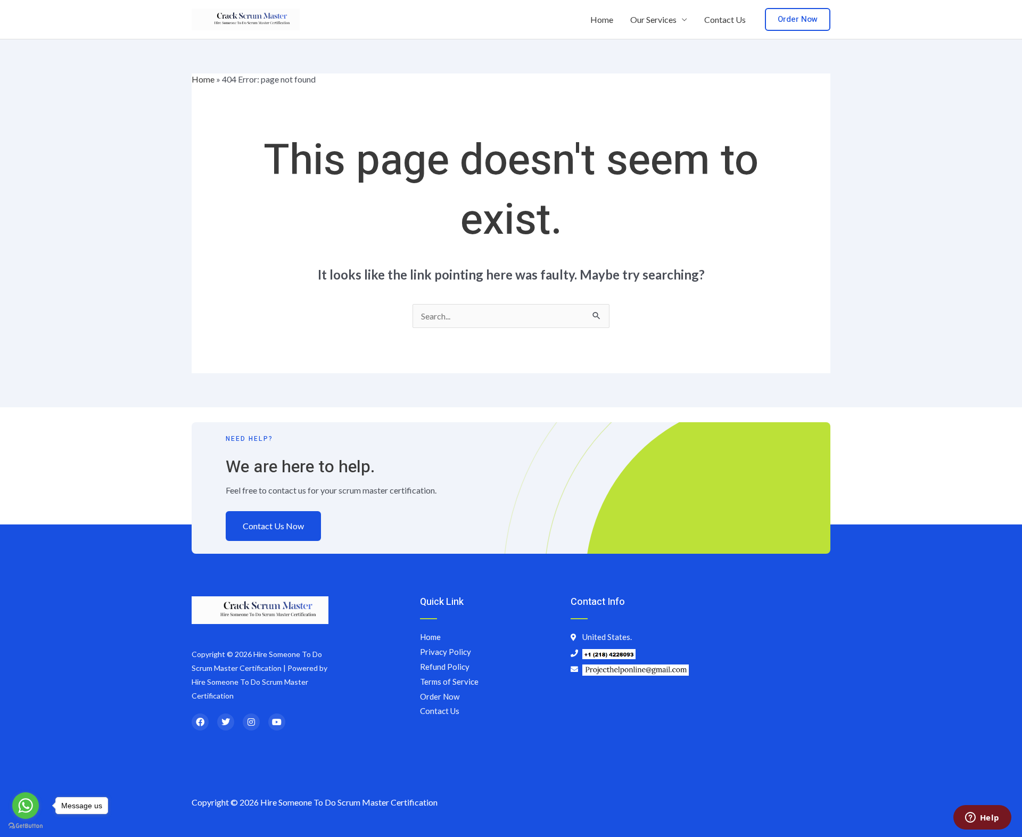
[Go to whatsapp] (25, 805)
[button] (797, 19)
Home (601, 19)
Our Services (653, 19)
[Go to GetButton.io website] (26, 826)
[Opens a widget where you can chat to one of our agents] (982, 818)
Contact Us (725, 19)
